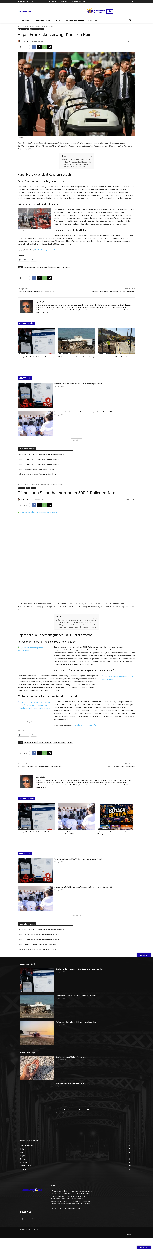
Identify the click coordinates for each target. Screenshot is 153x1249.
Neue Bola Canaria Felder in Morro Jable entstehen (114, 357)
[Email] (49, 47)
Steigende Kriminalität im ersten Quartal (70, 1083)
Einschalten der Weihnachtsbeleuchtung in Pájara (46, 454)
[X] (135, 1)
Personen (25, 26)
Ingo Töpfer (26, 41)
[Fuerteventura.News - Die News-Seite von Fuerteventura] (25, 11)
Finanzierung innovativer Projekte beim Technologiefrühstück (113, 291)
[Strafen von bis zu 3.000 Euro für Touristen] (37, 1068)
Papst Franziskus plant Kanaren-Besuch (76, 159)
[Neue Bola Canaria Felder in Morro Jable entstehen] (116, 341)
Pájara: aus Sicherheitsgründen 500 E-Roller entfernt (37, 291)
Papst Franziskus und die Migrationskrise (78, 162)
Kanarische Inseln (29, 267)
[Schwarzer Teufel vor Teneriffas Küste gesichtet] (37, 1120)
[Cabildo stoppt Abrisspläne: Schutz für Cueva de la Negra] (76, 341)
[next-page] (22, 364)
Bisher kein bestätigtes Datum (75, 167)
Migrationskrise (42, 267)
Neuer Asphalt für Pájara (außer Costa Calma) (41, 469)
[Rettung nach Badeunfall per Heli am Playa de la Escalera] (37, 1033)
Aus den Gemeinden (64, 353)
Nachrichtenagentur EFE (45, 250)
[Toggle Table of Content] (88, 156)
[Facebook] (129, 1)
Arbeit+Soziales (22, 353)
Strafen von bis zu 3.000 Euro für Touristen (71, 1057)
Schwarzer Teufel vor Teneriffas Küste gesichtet (73, 1110)
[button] (130, 20)
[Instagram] (132, 1)
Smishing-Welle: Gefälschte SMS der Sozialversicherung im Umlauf (78, 384)
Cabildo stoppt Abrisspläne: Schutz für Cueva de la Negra (76, 357)
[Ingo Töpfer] (19, 41)
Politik (26, 29)
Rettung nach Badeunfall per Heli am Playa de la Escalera (76, 1022)
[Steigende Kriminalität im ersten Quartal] (37, 1094)
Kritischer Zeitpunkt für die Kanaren (76, 164)
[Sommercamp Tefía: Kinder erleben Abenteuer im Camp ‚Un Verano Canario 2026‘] (35, 423)
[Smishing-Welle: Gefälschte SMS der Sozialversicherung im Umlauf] (36, 341)
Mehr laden (75, 440)
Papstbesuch (66, 267)
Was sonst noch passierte (36, 29)
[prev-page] (19, 364)
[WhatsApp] (44, 47)
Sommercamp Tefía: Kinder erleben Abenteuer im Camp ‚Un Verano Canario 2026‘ (83, 412)
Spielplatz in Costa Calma (47, 474)
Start (19, 26)
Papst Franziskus (54, 267)
